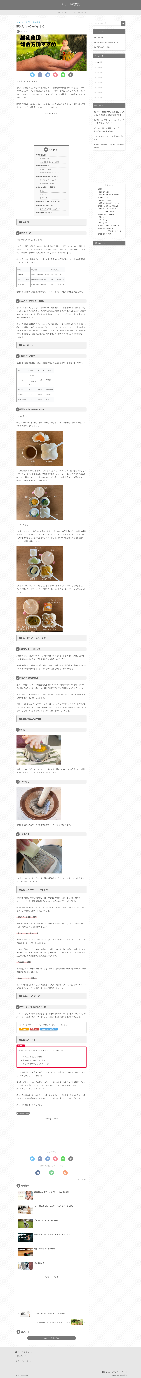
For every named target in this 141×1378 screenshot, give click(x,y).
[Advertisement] (51, 128)
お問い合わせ (21, 1356)
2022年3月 (98, 62)
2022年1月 (98, 72)
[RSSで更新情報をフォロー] (65, 1172)
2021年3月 (98, 92)
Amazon (24, 1029)
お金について (101, 37)
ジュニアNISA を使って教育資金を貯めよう (109, 137)
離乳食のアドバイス (45, 212)
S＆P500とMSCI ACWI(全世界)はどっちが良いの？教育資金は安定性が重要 (109, 113)
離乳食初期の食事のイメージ (49, 173)
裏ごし (42, 191)
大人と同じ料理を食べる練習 (49, 162)
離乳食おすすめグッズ (45, 205)
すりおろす (43, 198)
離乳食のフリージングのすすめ (49, 201)
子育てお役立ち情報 (24, 1113)
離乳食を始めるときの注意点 (48, 176)
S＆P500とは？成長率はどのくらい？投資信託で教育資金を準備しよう (109, 129)
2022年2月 (98, 67)
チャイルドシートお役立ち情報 (107, 42)
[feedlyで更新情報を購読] (51, 1172)
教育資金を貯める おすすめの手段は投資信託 (109, 146)
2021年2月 (98, 97)
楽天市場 (34, 1029)
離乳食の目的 (44, 158)
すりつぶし (43, 194)
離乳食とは (42, 155)
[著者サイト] (37, 1172)
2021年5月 (98, 82)
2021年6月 (98, 77)
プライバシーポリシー (24, 1361)
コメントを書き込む (51, 1338)
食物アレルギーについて (48, 180)
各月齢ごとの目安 (46, 169)
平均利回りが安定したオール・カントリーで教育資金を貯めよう (109, 121)
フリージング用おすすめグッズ (50, 209)
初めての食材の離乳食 (47, 183)
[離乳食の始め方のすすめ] (47, 74)
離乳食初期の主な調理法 (46, 187)
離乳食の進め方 (43, 165)
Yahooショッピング (49, 1029)
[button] (70, 74)
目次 (50, 150)
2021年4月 (98, 87)
